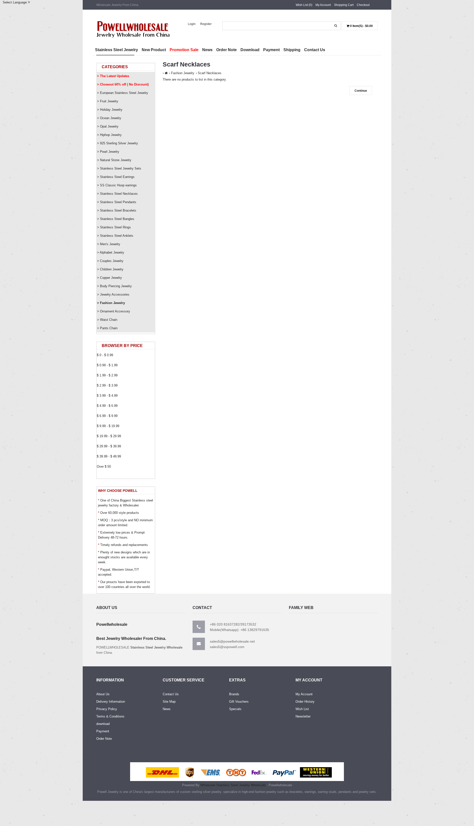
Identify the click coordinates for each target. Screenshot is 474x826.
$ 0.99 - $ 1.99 (107, 365)
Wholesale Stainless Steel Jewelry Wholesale (233, 785)
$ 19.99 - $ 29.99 (109, 436)
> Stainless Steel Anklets (115, 236)
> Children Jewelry (110, 269)
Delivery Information (110, 701)
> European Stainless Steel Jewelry (122, 93)
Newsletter (303, 716)
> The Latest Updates (113, 76)
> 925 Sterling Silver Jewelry (117, 143)
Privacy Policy (106, 709)
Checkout (363, 5)
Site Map (169, 701)
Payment (102, 731)
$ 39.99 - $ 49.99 (109, 456)
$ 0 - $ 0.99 (105, 355)
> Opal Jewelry (107, 126)
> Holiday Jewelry (109, 109)
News (167, 709)
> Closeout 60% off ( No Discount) (123, 84)
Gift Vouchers (239, 701)
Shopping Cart (344, 5)
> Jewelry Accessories (113, 294)
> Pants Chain (107, 328)
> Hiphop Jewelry (109, 135)
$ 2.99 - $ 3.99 (107, 385)
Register (206, 24)
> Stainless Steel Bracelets (116, 210)
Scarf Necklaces (209, 73)
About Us (103, 694)
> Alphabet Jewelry (110, 252)
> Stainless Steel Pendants (116, 202)
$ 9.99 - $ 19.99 (108, 426)
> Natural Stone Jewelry (114, 160)
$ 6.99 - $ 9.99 (107, 416)
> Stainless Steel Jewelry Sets (119, 168)
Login (192, 24)
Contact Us (171, 694)
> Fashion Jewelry (111, 303)
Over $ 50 (104, 466)
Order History (305, 701)
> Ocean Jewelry (109, 118)
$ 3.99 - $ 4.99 (107, 395)
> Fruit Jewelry (107, 101)
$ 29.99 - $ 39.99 (109, 446)
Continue (361, 90)
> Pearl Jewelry (108, 151)
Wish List (302, 709)
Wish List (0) (304, 5)
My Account (323, 5)
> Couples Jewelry (110, 261)
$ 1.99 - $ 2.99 (107, 375)
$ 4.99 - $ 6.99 (107, 406)
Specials (235, 709)
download (103, 724)
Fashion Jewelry (182, 73)
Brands (234, 694)
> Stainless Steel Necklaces (117, 194)
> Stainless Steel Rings (114, 227)
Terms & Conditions (110, 716)
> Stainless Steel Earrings (116, 177)
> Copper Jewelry (109, 278)
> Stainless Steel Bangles (115, 219)
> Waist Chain (107, 320)
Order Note (104, 738)
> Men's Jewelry (108, 244)
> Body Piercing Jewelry (114, 286)
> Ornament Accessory (113, 311)
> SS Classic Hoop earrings (117, 185)
